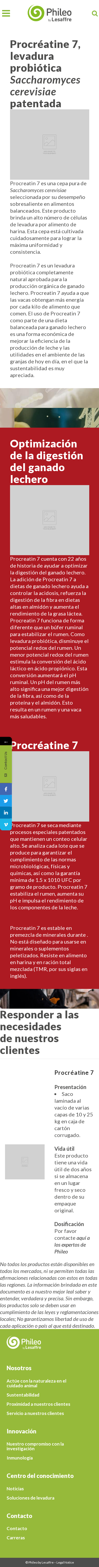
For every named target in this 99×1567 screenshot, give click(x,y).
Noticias (15, 1488)
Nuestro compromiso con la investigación (35, 1446)
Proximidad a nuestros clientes (38, 1404)
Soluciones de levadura (30, 1498)
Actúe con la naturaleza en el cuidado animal (36, 1383)
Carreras (16, 1537)
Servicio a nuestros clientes (35, 1413)
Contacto (17, 1528)
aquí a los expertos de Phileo (72, 1244)
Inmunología (20, 1458)
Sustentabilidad (23, 1395)
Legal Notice (65, 1562)
